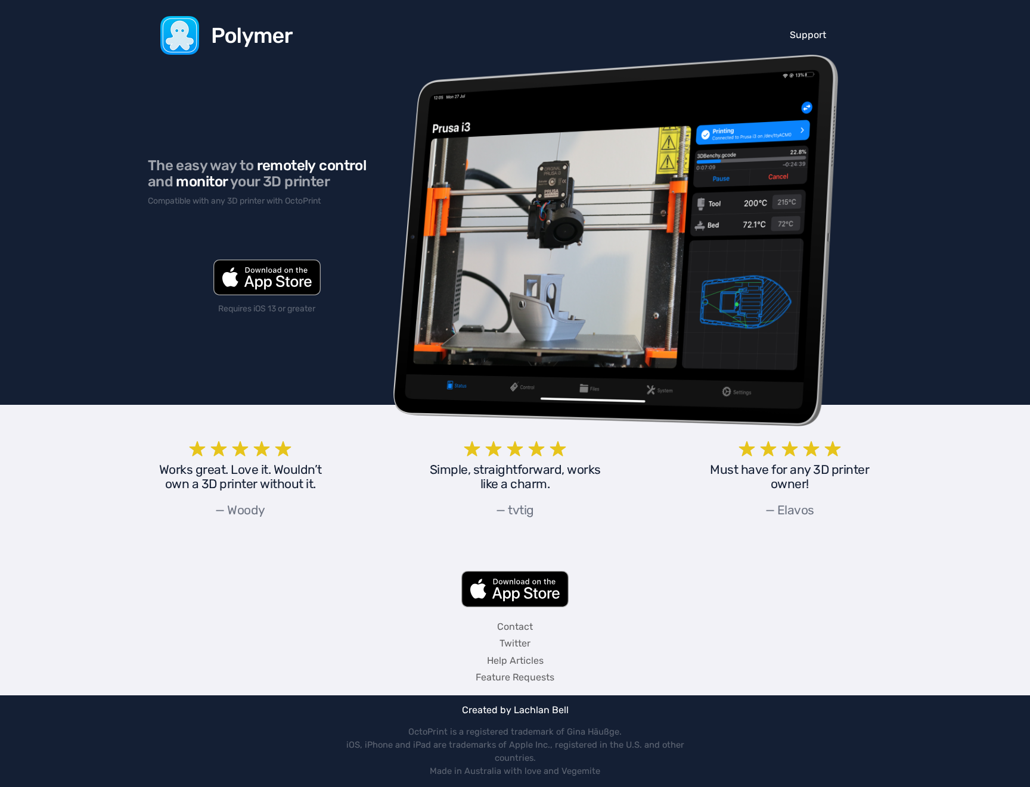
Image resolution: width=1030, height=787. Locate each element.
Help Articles (515, 660)
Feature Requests (515, 677)
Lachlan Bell (541, 710)
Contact (515, 626)
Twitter (515, 643)
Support (808, 35)
